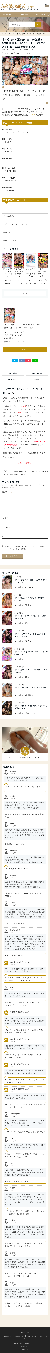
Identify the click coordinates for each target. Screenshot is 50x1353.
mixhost (25, 1350)
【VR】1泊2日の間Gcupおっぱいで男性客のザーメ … (30, 617)
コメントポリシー (25, 463)
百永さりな (30, 605)
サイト (5, 537)
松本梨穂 (29, 695)
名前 (5, 517)
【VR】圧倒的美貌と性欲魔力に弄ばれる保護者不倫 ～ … (30, 707)
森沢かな (29, 641)
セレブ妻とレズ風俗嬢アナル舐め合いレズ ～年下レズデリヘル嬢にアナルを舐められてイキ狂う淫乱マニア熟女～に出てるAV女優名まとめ (25, 1020)
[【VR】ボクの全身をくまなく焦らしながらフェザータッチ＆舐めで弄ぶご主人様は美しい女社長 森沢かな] (7, 636)
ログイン (29, 1346)
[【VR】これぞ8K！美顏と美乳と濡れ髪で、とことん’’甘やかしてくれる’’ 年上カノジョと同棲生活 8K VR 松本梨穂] (7, 690)
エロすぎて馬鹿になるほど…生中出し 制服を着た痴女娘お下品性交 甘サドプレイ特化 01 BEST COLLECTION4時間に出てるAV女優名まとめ (24, 805)
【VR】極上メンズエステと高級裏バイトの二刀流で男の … (30, 599)
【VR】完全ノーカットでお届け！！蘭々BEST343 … (30, 671)
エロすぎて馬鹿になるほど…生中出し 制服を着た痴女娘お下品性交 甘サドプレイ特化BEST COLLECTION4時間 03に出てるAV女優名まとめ (24, 859)
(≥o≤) (23, 406)
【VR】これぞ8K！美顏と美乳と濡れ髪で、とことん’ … (30, 689)
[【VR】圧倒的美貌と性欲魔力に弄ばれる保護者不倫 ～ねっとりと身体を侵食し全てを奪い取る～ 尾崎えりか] (7, 708)
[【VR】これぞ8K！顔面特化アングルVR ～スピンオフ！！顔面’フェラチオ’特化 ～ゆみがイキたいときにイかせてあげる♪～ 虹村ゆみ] (7, 582)
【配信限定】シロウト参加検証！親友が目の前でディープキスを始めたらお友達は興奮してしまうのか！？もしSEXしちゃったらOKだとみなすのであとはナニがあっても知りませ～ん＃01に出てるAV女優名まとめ (24, 1232)
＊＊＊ (33, 53)
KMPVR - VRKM (22, 53)
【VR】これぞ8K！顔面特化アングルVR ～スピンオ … (30, 581)
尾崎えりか (30, 713)
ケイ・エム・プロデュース (15, 224)
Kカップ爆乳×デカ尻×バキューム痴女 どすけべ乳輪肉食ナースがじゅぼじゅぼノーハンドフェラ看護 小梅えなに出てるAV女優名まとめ (25, 1122)
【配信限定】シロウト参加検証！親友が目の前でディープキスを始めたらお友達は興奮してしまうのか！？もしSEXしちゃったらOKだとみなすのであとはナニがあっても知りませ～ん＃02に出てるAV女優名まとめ (24, 1199)
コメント (7, 492)
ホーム (37, 379)
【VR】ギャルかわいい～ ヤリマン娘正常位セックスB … (31, 653)
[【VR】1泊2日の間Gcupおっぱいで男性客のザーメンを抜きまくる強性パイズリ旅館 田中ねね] (7, 618)
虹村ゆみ (29, 587)
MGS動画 (7, 14)
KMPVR (6, 232)
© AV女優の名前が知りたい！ (25, 1343)
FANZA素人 (41, 14)
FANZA (25, 349)
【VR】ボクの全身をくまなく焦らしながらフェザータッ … (30, 635)
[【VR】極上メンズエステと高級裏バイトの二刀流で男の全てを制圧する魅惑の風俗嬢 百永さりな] (7, 600)
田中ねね (29, 623)
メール (6, 527)
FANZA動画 (23, 14)
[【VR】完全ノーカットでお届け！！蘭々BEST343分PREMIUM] (7, 672)
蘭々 (27, 677)
